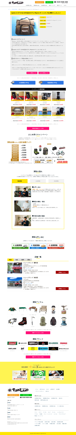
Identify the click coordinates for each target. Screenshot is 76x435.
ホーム (9, 9)
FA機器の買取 (52, 423)
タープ (40, 412)
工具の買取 (59, 423)
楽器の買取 (53, 421)
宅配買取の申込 (52, 82)
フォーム (41, 189)
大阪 (16, 259)
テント (36, 412)
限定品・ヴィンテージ (39, 415)
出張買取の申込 (24, 82)
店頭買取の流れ (44, 5)
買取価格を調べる (39, 2)
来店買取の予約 (54, 398)
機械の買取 (64, 423)
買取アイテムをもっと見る (38, 332)
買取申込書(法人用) (44, 400)
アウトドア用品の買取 (39, 421)
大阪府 (9, 408)
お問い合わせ (42, 389)
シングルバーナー (60, 412)
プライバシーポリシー (40, 391)
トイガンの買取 (38, 423)
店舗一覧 (60, 398)
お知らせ (47, 391)
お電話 (33, 189)
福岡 (22, 259)
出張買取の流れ (29, 5)
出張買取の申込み (38, 398)
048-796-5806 (29, 268)
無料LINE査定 (49, 2)
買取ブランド (59, 5)
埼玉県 (9, 402)
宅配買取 (19, 181)
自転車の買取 (47, 421)
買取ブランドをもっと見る (38, 356)
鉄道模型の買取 (60, 421)
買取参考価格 (14, 9)
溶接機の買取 (37, 425)
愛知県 (9, 416)
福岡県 (9, 412)
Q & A (65, 5)
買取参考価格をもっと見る (38, 128)
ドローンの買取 (45, 423)
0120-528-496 (29, 283)
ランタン (54, 412)
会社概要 (58, 389)
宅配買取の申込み (46, 398)
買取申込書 (37, 400)
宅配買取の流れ (36, 5)
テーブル (44, 412)
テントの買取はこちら (31, 72)
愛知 (29, 259)
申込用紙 (35, 206)
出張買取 (38, 181)
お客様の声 (52, 389)
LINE (37, 189)
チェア (49, 412)
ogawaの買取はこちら (44, 72)
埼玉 (10, 259)
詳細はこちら (62, 272)
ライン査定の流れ (60, 406)
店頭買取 (56, 181)
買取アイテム (52, 5)
